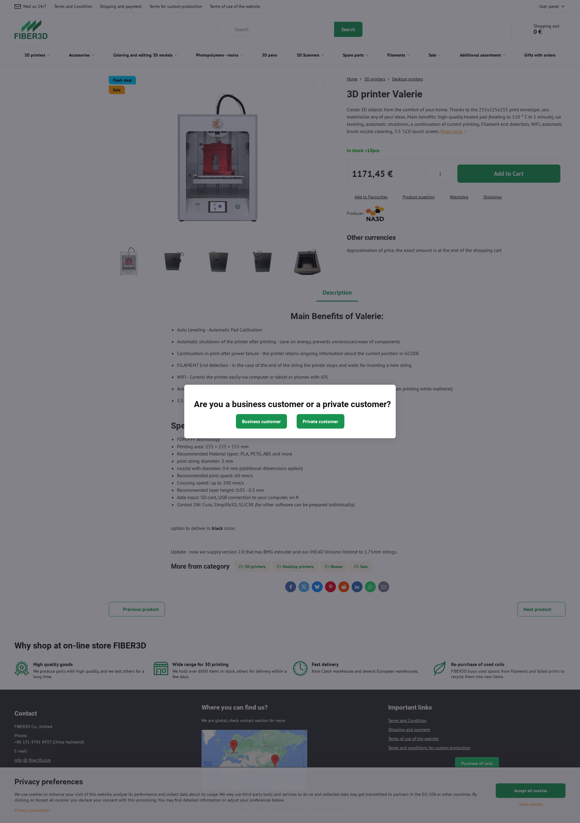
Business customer (261, 421)
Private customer (320, 421)
